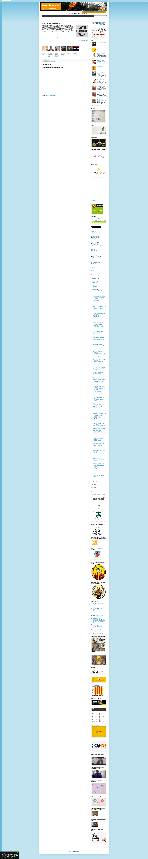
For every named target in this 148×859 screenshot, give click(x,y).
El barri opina (94, 248)
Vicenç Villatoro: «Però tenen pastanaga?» (97, 325)
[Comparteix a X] (46, 60)
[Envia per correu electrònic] (43, 60)
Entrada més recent (45, 93)
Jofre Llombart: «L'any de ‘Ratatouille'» (99, 296)
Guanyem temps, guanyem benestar (98, 458)
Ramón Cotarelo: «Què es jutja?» (98, 477)
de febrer (94, 481)
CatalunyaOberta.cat (84, 40)
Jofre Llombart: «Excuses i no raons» (99, 450)
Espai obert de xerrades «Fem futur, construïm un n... (98, 322)
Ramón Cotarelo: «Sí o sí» (101, 86)
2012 (93, 490)
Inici (64, 93)
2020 (93, 271)
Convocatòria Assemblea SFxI (97, 245)
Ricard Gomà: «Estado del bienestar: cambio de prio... (99, 463)
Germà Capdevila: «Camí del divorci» (99, 474)
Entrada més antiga (84, 93)
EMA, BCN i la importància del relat (97, 626)
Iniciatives (93, 250)
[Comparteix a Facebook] (47, 60)
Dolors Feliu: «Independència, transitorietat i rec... (98, 300)
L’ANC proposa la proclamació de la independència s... (98, 393)
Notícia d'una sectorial (95, 256)
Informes (93, 249)
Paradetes (93, 257)
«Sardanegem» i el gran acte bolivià (98, 381)
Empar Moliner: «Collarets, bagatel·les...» (99, 312)
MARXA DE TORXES (96, 616)
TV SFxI (93, 263)
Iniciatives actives (95, 251)
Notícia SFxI (94, 255)
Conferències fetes (95, 244)
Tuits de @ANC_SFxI (94, 200)
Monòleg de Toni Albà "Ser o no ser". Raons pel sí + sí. (101, 43)
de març (94, 289)
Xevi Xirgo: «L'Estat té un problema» (98, 290)
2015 (93, 486)
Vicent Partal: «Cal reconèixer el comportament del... (98, 363)
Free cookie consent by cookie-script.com (11, 857)
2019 (93, 273)
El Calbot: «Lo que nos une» (97, 308)
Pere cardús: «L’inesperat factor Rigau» (99, 425)
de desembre (95, 277)
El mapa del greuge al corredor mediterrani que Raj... (98, 332)
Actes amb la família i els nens (97, 232)
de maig (94, 286)
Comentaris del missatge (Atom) (51, 95)
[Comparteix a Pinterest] (48, 60)
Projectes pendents (95, 258)
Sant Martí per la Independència (98, 615)
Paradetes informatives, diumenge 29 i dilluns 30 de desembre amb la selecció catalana (101, 73)
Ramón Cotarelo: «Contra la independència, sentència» (98, 391)
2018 (93, 274)
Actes (93, 231)
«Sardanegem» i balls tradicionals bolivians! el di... (98, 416)
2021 (93, 270)
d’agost (94, 282)
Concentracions (94, 242)
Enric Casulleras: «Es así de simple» (99, 385)
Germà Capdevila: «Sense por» (98, 361)
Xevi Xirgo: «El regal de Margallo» (98, 340)
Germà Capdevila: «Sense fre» (98, 440)
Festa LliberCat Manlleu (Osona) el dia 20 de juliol (101, 66)
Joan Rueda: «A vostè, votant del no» (99, 372)
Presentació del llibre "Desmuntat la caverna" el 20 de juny (101, 61)
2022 (93, 269)
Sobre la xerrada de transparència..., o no (99, 350)
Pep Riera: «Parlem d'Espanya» (98, 437)
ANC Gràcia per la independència (98, 633)
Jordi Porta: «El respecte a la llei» (98, 330)
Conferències (94, 243)
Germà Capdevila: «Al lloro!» (97, 445)
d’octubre (94, 279)
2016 (93, 484)
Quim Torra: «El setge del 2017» (98, 403)
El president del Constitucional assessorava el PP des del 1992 (101, 100)
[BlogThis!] (45, 60)
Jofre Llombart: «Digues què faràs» (98, 344)
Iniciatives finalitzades (95, 252)
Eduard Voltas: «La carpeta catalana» (99, 333)
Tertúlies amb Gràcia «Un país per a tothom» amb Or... (98, 356)
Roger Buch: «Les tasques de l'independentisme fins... (97, 316)
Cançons (93, 238)
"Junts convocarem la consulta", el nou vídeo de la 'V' (101, 49)
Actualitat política (47, 61)
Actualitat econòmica (95, 235)
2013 (93, 488)
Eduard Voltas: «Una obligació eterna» (99, 367)
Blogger (77, 851)
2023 (93, 267)
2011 (93, 491)
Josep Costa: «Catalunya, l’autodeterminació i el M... (97, 431)
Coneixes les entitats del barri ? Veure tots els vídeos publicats (94, 11)
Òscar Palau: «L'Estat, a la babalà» (98, 339)
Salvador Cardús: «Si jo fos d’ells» (98, 326)
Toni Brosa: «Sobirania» (97, 373)
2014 (93, 487)
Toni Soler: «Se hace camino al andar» (99, 401)
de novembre (95, 278)
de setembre (95, 281)
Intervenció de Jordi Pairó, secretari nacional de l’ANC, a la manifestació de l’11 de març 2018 (99, 621)
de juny (94, 285)
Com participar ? (94, 239)
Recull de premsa (52, 61)
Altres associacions (95, 237)
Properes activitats (95, 261)
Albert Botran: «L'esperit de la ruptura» (99, 370)
